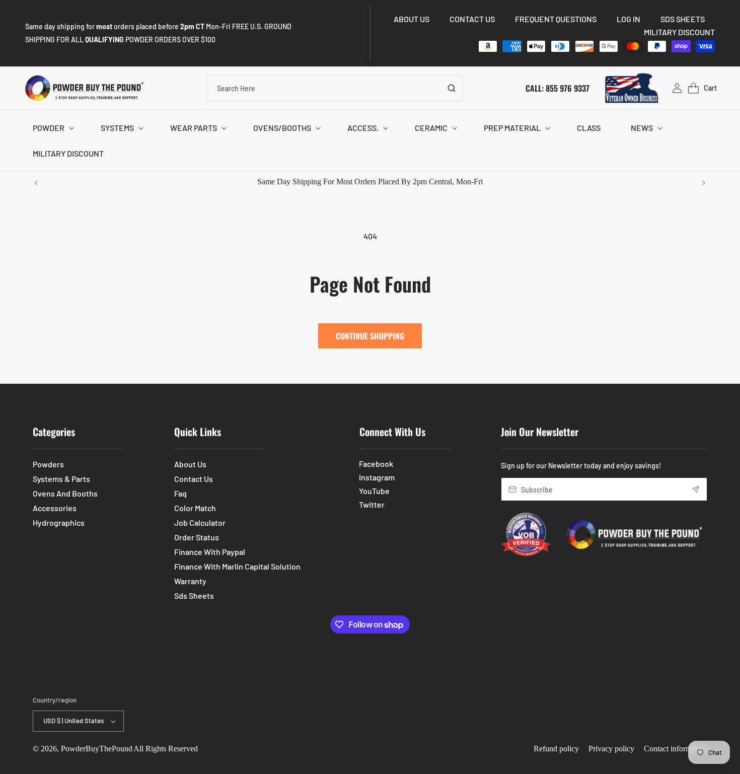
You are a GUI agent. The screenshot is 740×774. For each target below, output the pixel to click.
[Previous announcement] (36, 182)
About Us (190, 464)
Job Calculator (200, 522)
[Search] (451, 88)
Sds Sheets (194, 595)
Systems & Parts (61, 478)
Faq (180, 493)
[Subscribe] (696, 489)
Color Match (195, 508)
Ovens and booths (65, 493)
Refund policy (556, 748)
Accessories (55, 508)
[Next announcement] (704, 182)
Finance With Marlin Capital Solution (237, 566)
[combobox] (335, 88)
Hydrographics (59, 522)
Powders (48, 464)
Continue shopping (370, 336)
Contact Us (193, 478)
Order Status (196, 537)
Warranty (190, 581)
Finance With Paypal (209, 551)
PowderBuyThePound (96, 748)
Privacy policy (611, 748)
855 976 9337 (567, 88)
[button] (51, 128)
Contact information (675, 748)
